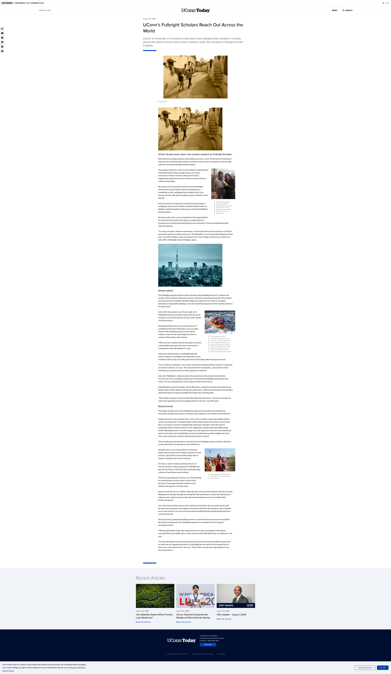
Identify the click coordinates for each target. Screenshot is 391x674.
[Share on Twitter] (2, 38)
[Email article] (2, 33)
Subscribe (208, 645)
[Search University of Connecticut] (383, 3)
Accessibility (221, 654)
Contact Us (203, 641)
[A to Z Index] (387, 3)
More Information (365, 668)
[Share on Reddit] (2, 51)
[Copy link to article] (2, 29)
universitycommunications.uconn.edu (212, 638)
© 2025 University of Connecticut (177, 654)
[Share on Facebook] (2, 46)
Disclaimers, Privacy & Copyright (202, 654)
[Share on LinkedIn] (2, 42)
